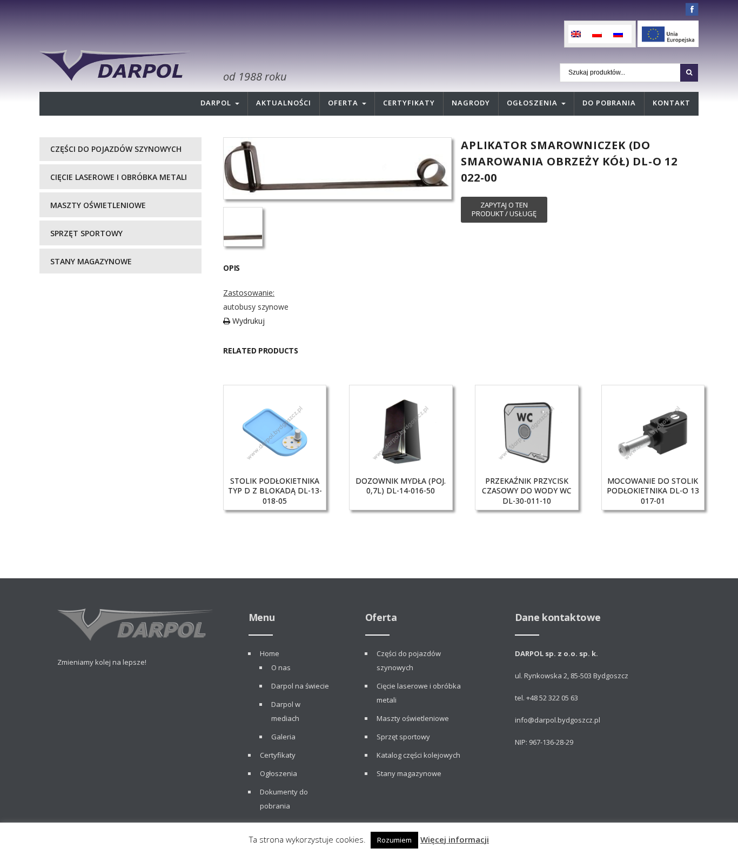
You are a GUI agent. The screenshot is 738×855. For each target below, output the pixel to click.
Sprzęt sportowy (86, 233)
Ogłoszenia (532, 103)
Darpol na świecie (300, 686)
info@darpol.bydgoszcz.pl (557, 720)
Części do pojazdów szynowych (116, 149)
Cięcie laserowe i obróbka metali (118, 177)
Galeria (283, 737)
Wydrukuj (247, 321)
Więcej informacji (454, 839)
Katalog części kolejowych (418, 755)
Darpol (215, 103)
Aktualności (283, 103)
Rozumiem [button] (394, 840)
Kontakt (671, 103)
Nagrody (471, 103)
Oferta (343, 103)
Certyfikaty (409, 103)
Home (269, 653)
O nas (281, 667)
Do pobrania (609, 103)
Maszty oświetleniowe (98, 205)
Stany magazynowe (91, 261)
